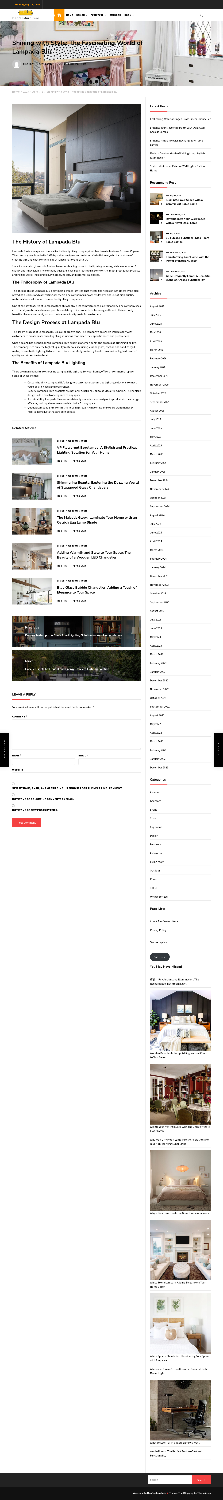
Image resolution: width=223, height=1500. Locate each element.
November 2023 (159, 584)
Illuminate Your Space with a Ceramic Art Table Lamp (184, 202)
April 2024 (156, 541)
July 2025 (155, 419)
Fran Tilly (28, 63)
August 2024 (157, 515)
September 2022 (160, 706)
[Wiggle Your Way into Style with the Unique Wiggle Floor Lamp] (180, 1094)
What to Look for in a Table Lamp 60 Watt (175, 1442)
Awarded (155, 792)
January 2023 (158, 671)
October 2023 (158, 593)
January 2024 (158, 567)
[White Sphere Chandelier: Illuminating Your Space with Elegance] (180, 1323)
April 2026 (156, 341)
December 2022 (159, 680)
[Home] (59, 15)
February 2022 (158, 750)
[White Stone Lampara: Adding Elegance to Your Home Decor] (180, 1250)
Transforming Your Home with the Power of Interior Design (187, 259)
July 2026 (155, 315)
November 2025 (159, 384)
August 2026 (157, 306)
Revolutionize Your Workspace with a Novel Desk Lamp (185, 221)
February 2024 (158, 558)
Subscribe (160, 957)
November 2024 (159, 489)
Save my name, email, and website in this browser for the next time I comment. (67, 788)
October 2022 (158, 698)
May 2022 (155, 724)
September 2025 (160, 402)
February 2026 (158, 358)
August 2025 (157, 410)
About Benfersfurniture (164, 921)
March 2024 (156, 550)
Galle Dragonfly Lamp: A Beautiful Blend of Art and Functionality (188, 278)
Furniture (97, 15)
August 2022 (157, 715)
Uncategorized (159, 896)
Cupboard (156, 827)
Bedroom (73, 63)
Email (83, 755)
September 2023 (160, 602)
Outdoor (115, 15)
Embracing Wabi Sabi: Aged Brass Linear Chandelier (180, 119)
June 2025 (156, 428)
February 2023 (158, 663)
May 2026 (155, 332)
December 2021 (159, 767)
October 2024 (158, 497)
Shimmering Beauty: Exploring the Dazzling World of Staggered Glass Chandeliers (98, 485)
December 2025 (159, 376)
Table (153, 888)
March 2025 (156, 454)
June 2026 (156, 323)
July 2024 (155, 523)
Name (16, 755)
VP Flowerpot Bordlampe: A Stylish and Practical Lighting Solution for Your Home (97, 450)
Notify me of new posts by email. (35, 810)
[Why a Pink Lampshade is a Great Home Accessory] (180, 1180)
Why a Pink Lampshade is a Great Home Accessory (179, 1213)
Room (127, 15)
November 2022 (159, 689)
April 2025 (156, 445)
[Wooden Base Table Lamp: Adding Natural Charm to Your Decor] (180, 1020)
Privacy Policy (158, 930)
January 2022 (158, 758)
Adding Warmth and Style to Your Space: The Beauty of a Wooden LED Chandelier (94, 555)
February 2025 (158, 463)
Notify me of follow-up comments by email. (43, 799)
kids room (156, 853)
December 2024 (159, 480)
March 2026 (156, 349)
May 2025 (155, 436)
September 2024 (160, 506)
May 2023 (155, 637)
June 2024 (156, 532)
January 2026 (158, 367)
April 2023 (156, 645)
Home (69, 15)
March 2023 (156, 654)
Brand (153, 809)
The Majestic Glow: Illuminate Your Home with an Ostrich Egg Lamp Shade (97, 520)
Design (80, 15)
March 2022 (156, 741)
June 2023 (156, 628)
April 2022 (156, 732)
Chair (153, 818)
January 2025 (158, 471)
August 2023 (157, 610)
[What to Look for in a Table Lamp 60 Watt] (180, 1410)
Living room (157, 861)
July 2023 (155, 619)
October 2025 (158, 393)
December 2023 (159, 576)
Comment (19, 716)
